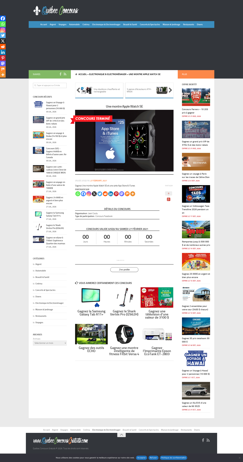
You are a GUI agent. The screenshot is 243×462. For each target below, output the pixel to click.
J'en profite (124, 269)
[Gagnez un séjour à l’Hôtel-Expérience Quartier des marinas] (38, 239)
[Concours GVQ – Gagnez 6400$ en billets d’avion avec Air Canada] (38, 150)
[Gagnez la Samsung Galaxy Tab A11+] (91, 297)
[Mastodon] (121, 193)
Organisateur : (81, 213)
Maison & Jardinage (171, 24)
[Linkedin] (110, 193)
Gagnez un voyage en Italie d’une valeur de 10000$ (55, 185)
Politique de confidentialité (173, 458)
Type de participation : (85, 216)
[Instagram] (88, 193)
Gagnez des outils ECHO (91, 349)
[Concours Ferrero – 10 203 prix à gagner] (196, 97)
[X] (94, 193)
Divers (200, 24)
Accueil (43, 24)
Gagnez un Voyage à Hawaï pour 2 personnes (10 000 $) (55, 105)
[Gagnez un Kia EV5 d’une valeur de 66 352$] (196, 390)
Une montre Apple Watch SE (124, 106)
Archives (36, 339)
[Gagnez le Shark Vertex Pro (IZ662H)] (124, 297)
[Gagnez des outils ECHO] (91, 334)
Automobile (74, 24)
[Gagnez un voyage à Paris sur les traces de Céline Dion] (196, 161)
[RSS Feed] (65, 74)
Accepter (141, 458)
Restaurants (188, 24)
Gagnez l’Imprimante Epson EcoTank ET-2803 (157, 351)
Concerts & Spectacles (150, 24)
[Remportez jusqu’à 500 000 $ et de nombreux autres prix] (196, 229)
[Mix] (127, 193)
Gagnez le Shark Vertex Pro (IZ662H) (124, 312)
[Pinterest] (116, 193)
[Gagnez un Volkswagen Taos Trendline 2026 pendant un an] (196, 194)
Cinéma (86, 24)
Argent (53, 24)
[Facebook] (83, 193)
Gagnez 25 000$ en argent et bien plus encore (54, 200)
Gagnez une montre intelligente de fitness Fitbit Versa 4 (124, 351)
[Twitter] (99, 193)
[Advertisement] (121, 49)
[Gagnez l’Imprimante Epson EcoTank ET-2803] (157, 334)
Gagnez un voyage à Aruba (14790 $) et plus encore (56, 136)
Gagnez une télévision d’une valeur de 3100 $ (157, 314)
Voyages (62, 24)
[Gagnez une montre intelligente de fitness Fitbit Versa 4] (124, 334)
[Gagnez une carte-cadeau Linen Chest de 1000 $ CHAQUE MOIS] (38, 168)
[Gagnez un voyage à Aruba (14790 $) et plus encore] (38, 135)
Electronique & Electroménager (106, 24)
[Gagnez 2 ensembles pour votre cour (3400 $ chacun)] (196, 294)
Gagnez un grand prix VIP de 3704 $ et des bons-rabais (55, 121)
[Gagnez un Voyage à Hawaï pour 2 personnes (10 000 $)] (38, 104)
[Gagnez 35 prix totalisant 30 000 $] (196, 326)
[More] (132, 193)
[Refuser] (239, 457)
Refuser (153, 458)
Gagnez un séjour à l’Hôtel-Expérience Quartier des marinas (55, 240)
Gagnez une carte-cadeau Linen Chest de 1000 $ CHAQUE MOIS (56, 170)
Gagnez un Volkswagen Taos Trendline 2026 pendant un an (195, 209)
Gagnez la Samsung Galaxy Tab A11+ (91, 312)
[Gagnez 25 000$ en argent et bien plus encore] (38, 199)
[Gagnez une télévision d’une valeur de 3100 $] (157, 297)
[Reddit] (105, 193)
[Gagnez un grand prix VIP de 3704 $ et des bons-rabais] (38, 119)
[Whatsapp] (77, 193)
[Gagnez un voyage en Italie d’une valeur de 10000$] (38, 184)
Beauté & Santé (130, 24)
